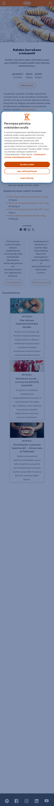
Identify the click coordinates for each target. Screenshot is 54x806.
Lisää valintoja (27, 178)
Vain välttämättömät (27, 171)
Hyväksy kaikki (27, 165)
